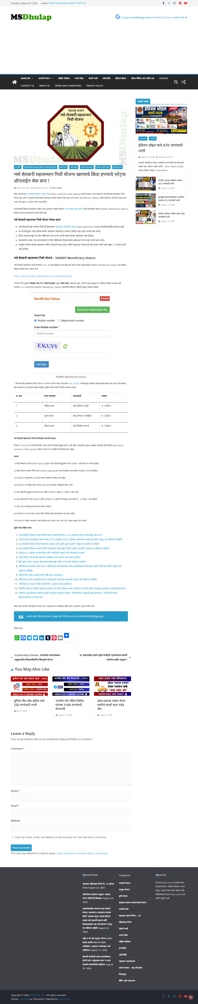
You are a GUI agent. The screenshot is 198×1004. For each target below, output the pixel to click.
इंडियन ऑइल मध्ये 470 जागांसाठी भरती (160, 148)
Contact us (27, 85)
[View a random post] (183, 82)
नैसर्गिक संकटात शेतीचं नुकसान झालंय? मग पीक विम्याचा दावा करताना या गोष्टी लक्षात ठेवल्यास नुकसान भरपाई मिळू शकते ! (72, 588)
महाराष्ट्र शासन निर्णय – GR (130, 915)
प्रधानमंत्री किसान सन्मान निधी (38, 193)
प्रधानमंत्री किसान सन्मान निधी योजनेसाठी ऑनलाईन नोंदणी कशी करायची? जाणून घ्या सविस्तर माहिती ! (64, 548)
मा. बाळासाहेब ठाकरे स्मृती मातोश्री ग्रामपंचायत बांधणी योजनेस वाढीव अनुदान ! (103, 657)
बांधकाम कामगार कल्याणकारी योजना (132, 902)
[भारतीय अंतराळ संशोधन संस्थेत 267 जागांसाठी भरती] (146, 184)
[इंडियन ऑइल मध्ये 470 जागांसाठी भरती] (161, 120)
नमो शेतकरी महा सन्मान (73, 208)
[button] (32, 78)
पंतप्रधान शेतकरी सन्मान (66, 226)
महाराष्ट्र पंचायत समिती (103, 167)
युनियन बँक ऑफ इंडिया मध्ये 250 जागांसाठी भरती (29, 703)
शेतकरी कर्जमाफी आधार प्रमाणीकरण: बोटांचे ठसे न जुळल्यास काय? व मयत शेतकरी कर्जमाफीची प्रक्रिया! (97, 960)
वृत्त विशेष (17, 167)
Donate (163, 78)
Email (15, 805)
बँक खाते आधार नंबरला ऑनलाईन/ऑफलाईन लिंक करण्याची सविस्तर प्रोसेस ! (53, 561)
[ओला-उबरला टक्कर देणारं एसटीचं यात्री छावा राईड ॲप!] (112, 678)
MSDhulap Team (41, 188)
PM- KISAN (74, 383)
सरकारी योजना (44, 78)
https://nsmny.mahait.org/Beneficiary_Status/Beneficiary (43, 276)
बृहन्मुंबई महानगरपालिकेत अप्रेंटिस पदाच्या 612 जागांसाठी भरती (171, 199)
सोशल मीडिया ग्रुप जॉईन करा (142, 78)
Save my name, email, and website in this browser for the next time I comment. (61, 837)
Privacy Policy (94, 85)
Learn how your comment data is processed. (83, 853)
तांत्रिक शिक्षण (120, 78)
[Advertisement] (99, 50)
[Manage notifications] (190, 997)
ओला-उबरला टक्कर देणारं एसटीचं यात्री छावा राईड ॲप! (111, 705)
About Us (44, 85)
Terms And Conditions (68, 85)
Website (15, 820)
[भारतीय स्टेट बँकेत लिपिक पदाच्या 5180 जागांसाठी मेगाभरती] (70, 678)
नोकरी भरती (93, 78)
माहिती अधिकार (64, 78)
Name (15, 791)
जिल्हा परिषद (73, 167)
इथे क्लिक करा (97, 616)
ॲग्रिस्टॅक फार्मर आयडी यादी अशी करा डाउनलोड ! (41, 575)
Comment (17, 748)
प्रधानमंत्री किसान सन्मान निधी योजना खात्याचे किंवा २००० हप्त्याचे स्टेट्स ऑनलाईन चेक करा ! (61, 535)
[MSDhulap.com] (14, 82)
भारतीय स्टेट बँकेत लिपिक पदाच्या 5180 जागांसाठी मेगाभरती (70, 705)
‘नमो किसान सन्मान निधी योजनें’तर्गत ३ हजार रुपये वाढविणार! (45, 584)
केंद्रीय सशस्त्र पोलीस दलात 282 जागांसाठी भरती (171, 215)
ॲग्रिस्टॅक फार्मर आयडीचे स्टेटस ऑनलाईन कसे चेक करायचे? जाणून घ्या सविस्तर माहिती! (58, 579)
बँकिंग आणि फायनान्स (127, 980)
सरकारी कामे (25, 78)
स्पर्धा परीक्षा (79, 78)
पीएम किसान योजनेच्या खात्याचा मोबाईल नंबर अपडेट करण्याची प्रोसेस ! (50, 557)
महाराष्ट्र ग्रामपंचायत (87, 167)
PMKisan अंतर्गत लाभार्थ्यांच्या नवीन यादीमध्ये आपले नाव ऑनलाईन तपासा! (52, 552)
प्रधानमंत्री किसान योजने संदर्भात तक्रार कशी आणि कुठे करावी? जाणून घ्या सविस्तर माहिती (59, 544)
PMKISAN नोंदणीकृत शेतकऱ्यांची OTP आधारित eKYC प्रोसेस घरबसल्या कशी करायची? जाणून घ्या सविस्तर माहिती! (70, 539)
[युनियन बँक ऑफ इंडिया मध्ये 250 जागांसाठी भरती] (29, 678)
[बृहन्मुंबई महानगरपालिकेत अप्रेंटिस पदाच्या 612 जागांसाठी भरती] (146, 201)
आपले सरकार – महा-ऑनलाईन (130, 967)
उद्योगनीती (106, 78)
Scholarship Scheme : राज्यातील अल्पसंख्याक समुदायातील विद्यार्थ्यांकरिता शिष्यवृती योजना (37, 657)
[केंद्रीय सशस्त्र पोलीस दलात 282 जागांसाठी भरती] (146, 217)
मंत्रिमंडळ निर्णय (125, 922)
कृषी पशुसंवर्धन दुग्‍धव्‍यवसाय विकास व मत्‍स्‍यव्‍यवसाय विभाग (40, 167)
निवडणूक (122, 974)
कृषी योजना (63, 167)
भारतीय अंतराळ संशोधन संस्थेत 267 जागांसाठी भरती (170, 182)
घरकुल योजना (124, 889)
